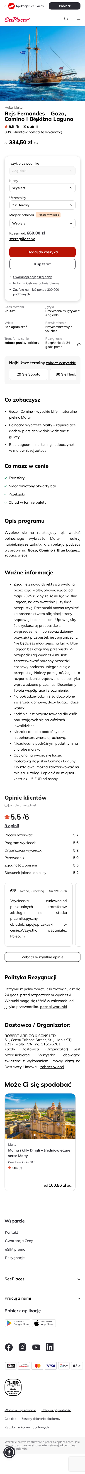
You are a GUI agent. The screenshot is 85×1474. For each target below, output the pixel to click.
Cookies (10, 1419)
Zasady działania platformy (41, 1419)
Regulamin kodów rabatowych (27, 1427)
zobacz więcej (16, 555)
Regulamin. (19, 1448)
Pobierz (64, 6)
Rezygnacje (15, 1257)
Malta (18, 107)
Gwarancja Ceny (19, 1240)
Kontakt (11, 1232)
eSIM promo (15, 1249)
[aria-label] (17, 19)
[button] (42, 1279)
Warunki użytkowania (20, 1410)
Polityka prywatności (56, 1410)
